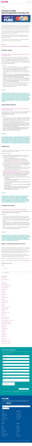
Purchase (3, 420)
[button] (31, 2)
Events (2, 427)
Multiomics (3, 304)
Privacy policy (22, 440)
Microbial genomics (19, 416)
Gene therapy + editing (5, 279)
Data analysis (4, 333)
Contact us (17, 426)
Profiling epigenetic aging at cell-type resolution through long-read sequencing (14, 209)
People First (3, 310)
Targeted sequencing (5, 287)
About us (17, 425)
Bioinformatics (4, 278)
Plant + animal (18, 414)
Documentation (4, 421)
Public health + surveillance (6, 341)
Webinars (3, 426)
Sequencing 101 (4, 325)
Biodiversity (3, 338)
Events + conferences (5, 317)
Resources (3, 432)
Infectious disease (5, 46)
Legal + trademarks (27, 440)
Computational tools (5, 297)
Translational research (25, 46)
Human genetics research (6, 312)
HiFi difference (4, 294)
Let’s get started (26, 260)
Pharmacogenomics (5, 328)
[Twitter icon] (8, 403)
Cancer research (4, 336)
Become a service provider (5, 433)
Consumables (3, 416)
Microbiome (3, 331)
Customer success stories (6, 307)
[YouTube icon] (9, 403)
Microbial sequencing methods (7, 323)
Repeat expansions (5, 302)
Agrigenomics (4, 326)
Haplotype (3, 299)
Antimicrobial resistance (12, 46)
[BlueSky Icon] (10, 403)
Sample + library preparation (6, 343)
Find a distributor (4, 436)
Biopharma (3, 305)
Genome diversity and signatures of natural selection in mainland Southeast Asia (15, 162)
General (3, 315)
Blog (2, 425)
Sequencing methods (5, 284)
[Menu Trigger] (28, 2)
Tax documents (18, 436)
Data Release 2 (25, 155)
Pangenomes (19, 46)
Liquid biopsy (4, 292)
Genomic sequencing (5, 300)
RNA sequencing (4, 289)
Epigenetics (3, 290)
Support (17, 433)
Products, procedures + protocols (7, 320)
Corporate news (4, 313)
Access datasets (4, 431)
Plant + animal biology (5, 318)
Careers (17, 432)
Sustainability (18, 431)
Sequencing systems (4, 414)
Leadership (17, 427)
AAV (2, 281)
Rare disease (4, 330)
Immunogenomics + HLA (6, 339)
